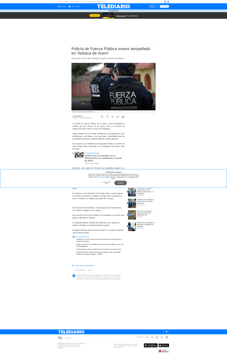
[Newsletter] (168, 2)
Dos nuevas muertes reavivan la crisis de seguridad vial (144, 213)
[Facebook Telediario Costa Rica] (147, 337)
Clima (85, 1)
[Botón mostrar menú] (62, 6)
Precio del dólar (92, 1)
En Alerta (113, 11)
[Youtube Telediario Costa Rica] (166, 337)
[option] (113, 88)
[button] (102, 116)
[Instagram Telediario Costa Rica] (156, 337)
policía (90, 270)
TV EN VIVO (152, 6)
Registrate (164, 6)
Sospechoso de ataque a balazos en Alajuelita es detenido (146, 224)
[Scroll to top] (166, 331)
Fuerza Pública (80, 270)
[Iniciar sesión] (165, 1)
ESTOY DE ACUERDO (120, 183)
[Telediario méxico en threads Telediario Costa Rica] (161, 337)
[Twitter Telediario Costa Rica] (152, 337)
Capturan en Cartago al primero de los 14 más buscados (145, 201)
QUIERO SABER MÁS (106, 183)
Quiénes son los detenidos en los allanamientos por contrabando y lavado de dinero (103, 158)
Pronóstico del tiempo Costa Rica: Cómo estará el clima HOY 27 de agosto (145, 190)
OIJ (81, 1)
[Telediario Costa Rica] (113, 6)
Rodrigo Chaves (101, 1)
